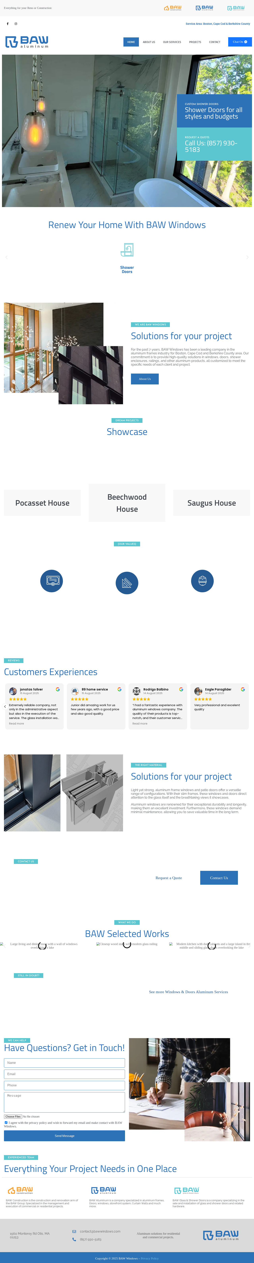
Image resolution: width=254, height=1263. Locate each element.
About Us (149, 42)
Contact (214, 42)
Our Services (172, 42)
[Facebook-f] (7, 23)
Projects (195, 42)
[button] (6, 257)
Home (131, 42)
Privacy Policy (150, 1258)
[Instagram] (15, 23)
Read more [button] (16, 724)
